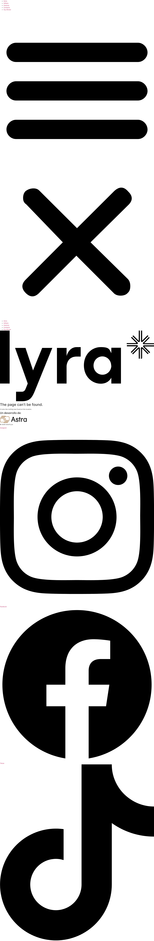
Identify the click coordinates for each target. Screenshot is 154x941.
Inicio (5, 1)
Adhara (6, 3)
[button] (77, 165)
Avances (6, 5)
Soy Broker (7, 10)
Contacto (7, 7)
